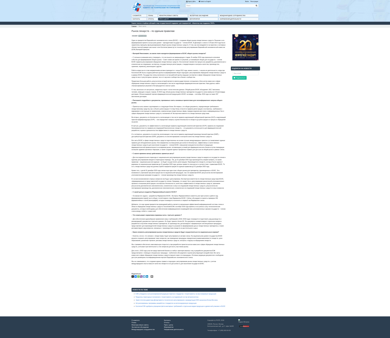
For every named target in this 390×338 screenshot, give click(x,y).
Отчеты (151, 19)
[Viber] (141, 276)
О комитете (137, 15)
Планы (150, 15)
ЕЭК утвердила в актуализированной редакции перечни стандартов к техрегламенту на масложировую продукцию (176, 294)
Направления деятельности (230, 19)
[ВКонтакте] (135, 276)
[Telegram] (144, 276)
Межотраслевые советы (168, 15)
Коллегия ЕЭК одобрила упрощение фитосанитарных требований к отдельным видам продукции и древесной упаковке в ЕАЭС (180, 306)
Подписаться (240, 78)
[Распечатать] (152, 276)
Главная (134, 26)
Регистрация (254, 1)
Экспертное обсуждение (199, 15)
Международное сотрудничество (232, 15)
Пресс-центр (164, 19)
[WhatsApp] (138, 276)
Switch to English (205, 1)
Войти (247, 1)
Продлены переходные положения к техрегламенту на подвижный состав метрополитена (167, 297)
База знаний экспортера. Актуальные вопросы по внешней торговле (159, 23)
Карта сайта (192, 1)
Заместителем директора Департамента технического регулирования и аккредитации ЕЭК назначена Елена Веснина (177, 300)
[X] (133, 276)
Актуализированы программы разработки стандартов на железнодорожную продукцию (166, 303)
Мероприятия (195, 19)
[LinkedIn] (147, 276)
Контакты (136, 19)
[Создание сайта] (244, 326)
